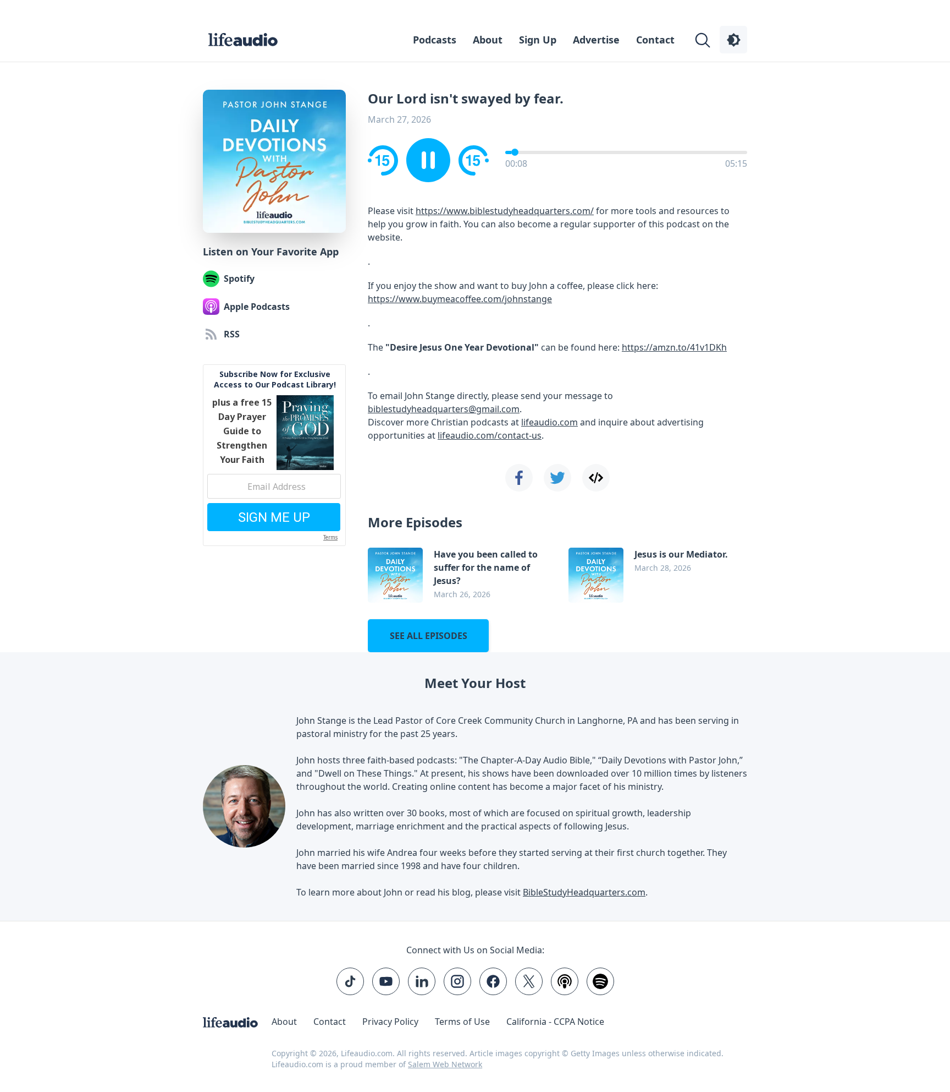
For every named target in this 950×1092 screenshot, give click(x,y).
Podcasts (434, 39)
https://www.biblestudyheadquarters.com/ (505, 211)
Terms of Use (462, 1021)
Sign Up (537, 39)
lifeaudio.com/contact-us (490, 435)
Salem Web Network (445, 1064)
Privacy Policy (390, 1021)
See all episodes (428, 636)
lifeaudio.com (549, 422)
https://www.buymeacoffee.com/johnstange (460, 299)
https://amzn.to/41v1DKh (674, 347)
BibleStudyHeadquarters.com (584, 892)
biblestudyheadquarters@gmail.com (444, 409)
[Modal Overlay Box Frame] (274, 455)
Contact (655, 39)
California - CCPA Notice (555, 1021)
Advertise (596, 39)
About (487, 39)
